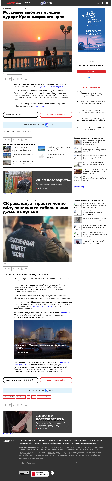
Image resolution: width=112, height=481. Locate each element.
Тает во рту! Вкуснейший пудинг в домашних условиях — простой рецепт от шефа (95, 171)
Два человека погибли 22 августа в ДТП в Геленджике (91, 129)
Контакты (37, 443)
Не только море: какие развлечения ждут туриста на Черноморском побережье (22, 149)
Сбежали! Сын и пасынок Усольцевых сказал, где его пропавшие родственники (96, 212)
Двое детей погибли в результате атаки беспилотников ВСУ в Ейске (91, 111)
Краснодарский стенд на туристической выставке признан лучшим (58, 156)
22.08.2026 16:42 (8, 200)
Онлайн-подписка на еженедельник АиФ (88, 440)
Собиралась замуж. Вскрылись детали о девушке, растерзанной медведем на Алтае (94, 205)
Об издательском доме (27, 440)
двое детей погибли (42, 307)
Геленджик (39, 106)
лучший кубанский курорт (51, 87)
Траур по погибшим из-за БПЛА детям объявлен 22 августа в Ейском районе (91, 120)
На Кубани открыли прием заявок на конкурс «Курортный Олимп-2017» (58, 149)
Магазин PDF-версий (64, 440)
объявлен (65, 313)
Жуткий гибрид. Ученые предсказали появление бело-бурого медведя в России (96, 178)
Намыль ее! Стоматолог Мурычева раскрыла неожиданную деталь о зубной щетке (95, 156)
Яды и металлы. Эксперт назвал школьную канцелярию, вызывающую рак (94, 142)
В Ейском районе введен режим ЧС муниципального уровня (91, 102)
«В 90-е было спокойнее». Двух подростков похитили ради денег (94, 163)
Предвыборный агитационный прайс (56, 443)
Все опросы (91, 77)
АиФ (4, 263)
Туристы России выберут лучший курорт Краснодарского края (23, 162)
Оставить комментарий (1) (56, 114)
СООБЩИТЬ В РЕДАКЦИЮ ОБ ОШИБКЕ (84, 443)
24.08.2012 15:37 (8, 9)
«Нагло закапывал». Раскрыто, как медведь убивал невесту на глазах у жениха (95, 149)
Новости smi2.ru (10, 193)
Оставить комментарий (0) (56, 380)
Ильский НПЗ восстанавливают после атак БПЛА (41, 346)
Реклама (52, 440)
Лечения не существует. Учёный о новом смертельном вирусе (94, 219)
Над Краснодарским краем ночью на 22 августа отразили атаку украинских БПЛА (91, 94)
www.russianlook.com (14, 74)
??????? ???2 (79, 187)
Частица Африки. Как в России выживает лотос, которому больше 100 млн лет (95, 234)
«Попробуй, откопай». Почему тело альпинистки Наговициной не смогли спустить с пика (95, 241)
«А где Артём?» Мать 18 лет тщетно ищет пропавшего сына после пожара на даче (95, 227)
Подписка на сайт (25, 443)
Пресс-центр (42, 440)
